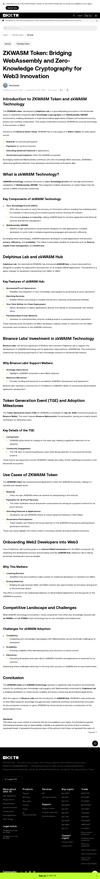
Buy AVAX (65, 824)
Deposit (26, 793)
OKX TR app (8, 819)
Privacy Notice (8, 800)
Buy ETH (65, 801)
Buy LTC (65, 828)
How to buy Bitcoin (89, 854)
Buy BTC (65, 797)
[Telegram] (26, 871)
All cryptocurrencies (29, 814)
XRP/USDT (85, 817)
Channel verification (50, 812)
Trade (25, 809)
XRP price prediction (85, 845)
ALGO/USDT (86, 821)
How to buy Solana (88, 863)
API (43, 793)
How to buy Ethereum (85, 859)
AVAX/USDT (85, 824)
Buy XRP (65, 813)
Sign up (88, 15)
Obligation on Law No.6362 (10, 837)
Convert (26, 805)
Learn (5, 35)
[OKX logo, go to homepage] (11, 15)
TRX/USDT (85, 813)
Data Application (9, 815)
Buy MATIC (66, 805)
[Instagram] (30, 871)
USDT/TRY (85, 793)
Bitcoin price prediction (86, 833)
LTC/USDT (85, 828)
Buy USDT (66, 793)
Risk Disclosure (9, 804)
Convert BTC (67, 846)
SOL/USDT (85, 809)
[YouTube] (34, 871)
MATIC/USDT (86, 805)
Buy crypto (27, 801)
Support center (48, 808)
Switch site (12, 8)
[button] (74, 15)
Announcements (48, 816)
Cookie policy (8, 811)
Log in (79, 15)
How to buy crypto (88, 850)
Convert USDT (67, 842)
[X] (21, 871)
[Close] (97, 20)
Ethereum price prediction (87, 839)
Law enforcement (10, 807)
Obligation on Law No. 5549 (10, 831)
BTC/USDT (85, 797)
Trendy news (17, 35)
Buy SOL (65, 809)
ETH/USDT (85, 801)
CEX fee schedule (49, 797)
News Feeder (14, 85)
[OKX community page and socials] (38, 871)
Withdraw (26, 797)
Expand (92, 732)
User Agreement (9, 796)
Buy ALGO (66, 821)
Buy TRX (65, 817)
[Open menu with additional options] (96, 16)
